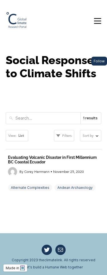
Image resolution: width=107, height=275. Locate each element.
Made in (12, 268)
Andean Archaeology (75, 187)
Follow (99, 61)
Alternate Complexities (30, 187)
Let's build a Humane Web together (53, 267)
